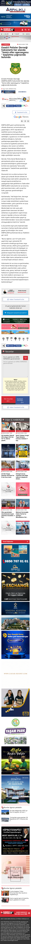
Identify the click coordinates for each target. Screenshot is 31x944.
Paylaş (18, 106)
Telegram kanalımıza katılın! (17, 313)
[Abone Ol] (21, 117)
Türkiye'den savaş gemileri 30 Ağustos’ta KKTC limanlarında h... (19, 819)
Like (11, 106)
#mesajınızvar (10, 293)
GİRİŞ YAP (25, 358)
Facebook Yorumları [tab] (20, 399)
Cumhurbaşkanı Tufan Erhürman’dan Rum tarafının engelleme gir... (18, 893)
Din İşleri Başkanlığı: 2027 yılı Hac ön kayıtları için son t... (18, 811)
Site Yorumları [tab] (8, 399)
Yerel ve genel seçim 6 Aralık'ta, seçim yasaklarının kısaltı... (19, 899)
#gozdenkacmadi (22, 292)
